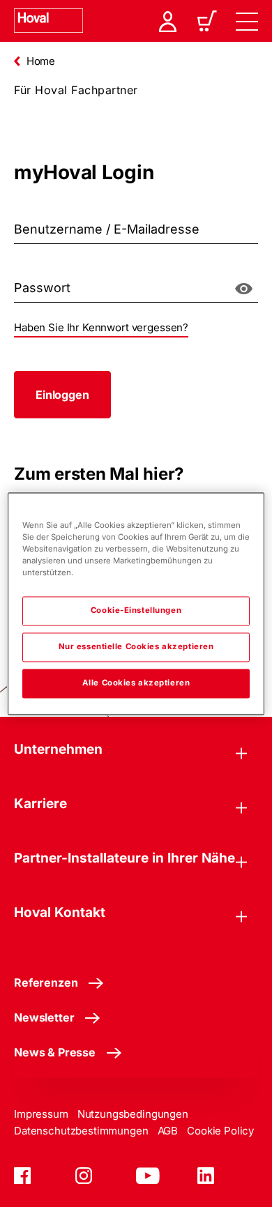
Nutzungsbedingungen (132, 1114)
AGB (168, 1130)
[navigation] (246, 21)
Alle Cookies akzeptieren (136, 683)
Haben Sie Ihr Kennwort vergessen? (101, 327)
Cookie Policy (220, 1130)
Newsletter (44, 1017)
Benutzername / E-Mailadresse (65, 212)
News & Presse (55, 1052)
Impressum (41, 1114)
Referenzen (45, 982)
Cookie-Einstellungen (136, 610)
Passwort (28, 271)
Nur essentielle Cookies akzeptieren (136, 646)
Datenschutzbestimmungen (81, 1130)
